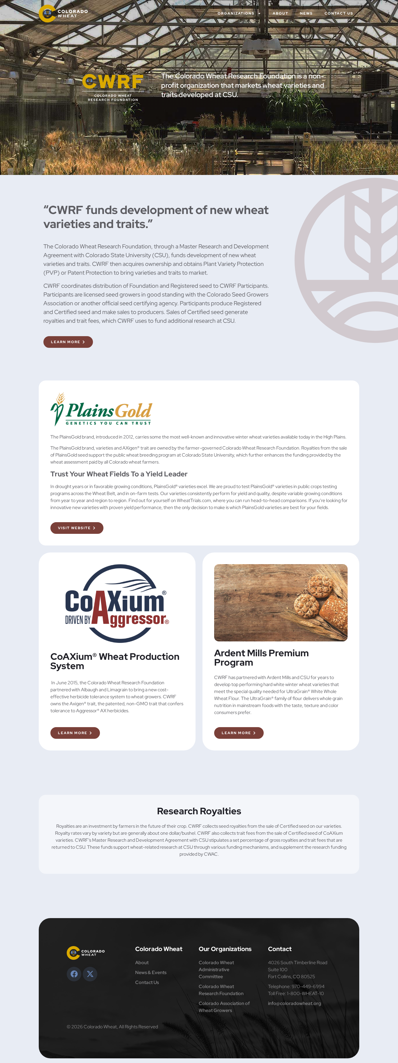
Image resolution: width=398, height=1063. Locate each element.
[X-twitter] (90, 974)
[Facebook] (74, 974)
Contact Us (339, 13)
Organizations (236, 13)
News (306, 13)
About (280, 13)
